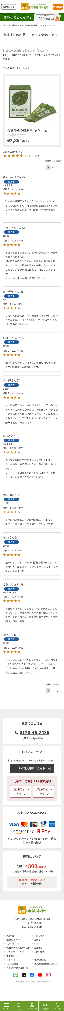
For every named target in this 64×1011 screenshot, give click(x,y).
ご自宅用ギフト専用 (21, 791)
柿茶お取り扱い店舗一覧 (17, 967)
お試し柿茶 (39, 935)
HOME (6, 25)
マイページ (11, 959)
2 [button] (52, 167)
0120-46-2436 (34, 732)
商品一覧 (10, 935)
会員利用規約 (40, 959)
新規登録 (58, 6)
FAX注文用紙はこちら (32, 768)
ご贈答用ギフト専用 (44, 791)
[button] (57, 167)
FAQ (36, 943)
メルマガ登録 (12, 963)
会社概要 (10, 955)
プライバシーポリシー (16, 951)
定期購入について (14, 939)
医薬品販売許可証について (46, 963)
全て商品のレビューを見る (16, 67)
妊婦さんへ (39, 939)
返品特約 (38, 947)
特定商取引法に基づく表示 (18, 947)
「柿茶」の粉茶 (17, 25)
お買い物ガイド (13, 943)
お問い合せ (9, 6)
